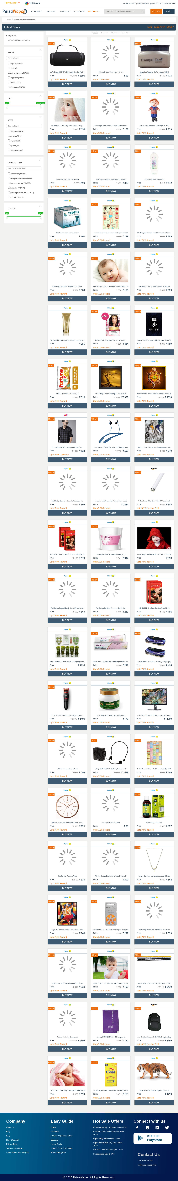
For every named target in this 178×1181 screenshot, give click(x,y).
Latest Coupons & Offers (61, 1136)
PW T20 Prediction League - (108, 1150)
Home (53, 1127)
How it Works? (12, 1140)
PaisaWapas (80, 1177)
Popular (95, 33)
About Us (10, 1127)
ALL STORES (50, 11)
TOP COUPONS (78, 11)
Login (168, 11)
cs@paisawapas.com (147, 1165)
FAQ (8, 1136)
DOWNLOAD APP (169, 3)
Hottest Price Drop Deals (61, 1148)
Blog (8, 1131)
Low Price (125, 33)
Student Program (58, 1152)
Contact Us (149, 1154)
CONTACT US (156, 3)
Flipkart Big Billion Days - (106, 1138)
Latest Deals (56, 1144)
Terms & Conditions (14, 1148)
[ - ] (40, 49)
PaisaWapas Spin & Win (103, 1154)
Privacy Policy (12, 1144)
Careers (54, 1140)
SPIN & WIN (34, 3)
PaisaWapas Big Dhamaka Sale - (110, 1127)
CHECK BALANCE (129, 3)
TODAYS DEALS (65, 11)
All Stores (55, 1131)
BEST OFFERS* (93, 11)
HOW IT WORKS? (143, 3)
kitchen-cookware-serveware (19, 40)
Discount (104, 33)
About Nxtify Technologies (17, 1152)
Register (156, 11)
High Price (115, 33)
